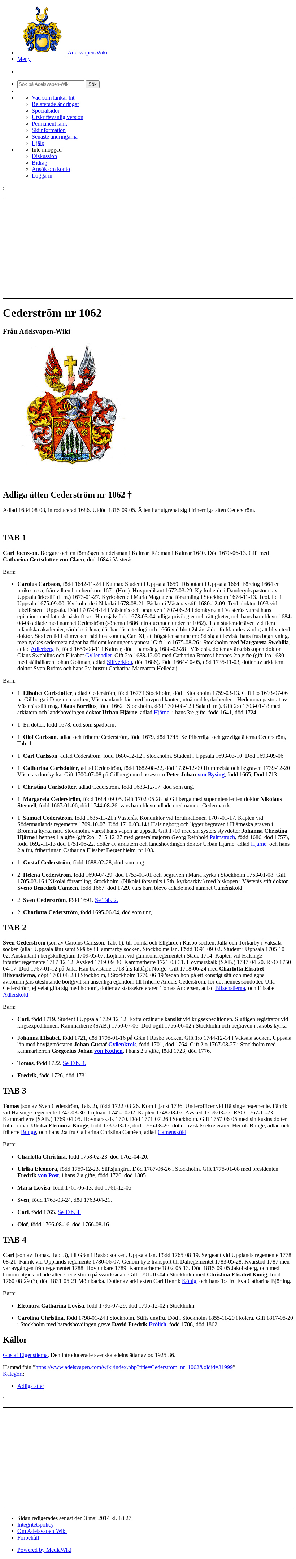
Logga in (42, 175)
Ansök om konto (51, 169)
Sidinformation (49, 130)
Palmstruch (222, 837)
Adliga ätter (30, 1386)
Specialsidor (46, 111)
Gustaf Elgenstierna (25, 1355)
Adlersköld (15, 994)
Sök (92, 84)
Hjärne (161, 712)
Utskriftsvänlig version (57, 117)
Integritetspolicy (35, 1524)
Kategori (13, 1374)
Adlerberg (42, 649)
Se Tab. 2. (106, 900)
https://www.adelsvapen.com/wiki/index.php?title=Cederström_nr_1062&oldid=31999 (134, 1367)
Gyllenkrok (122, 1044)
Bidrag (39, 162)
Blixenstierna (230, 988)
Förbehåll (28, 1537)
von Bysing (211, 774)
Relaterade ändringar (55, 104)
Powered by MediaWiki (44, 1550)
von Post (48, 1175)
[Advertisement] (148, 247)
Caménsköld (172, 1132)
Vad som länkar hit (53, 98)
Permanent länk (49, 124)
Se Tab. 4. (69, 1212)
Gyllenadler (98, 655)
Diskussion (44, 156)
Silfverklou (119, 662)
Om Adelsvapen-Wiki (42, 1531)
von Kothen (108, 1051)
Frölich (157, 1324)
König (189, 1281)
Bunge (28, 1132)
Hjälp (38, 143)
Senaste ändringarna (55, 136)
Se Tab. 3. (74, 1063)
